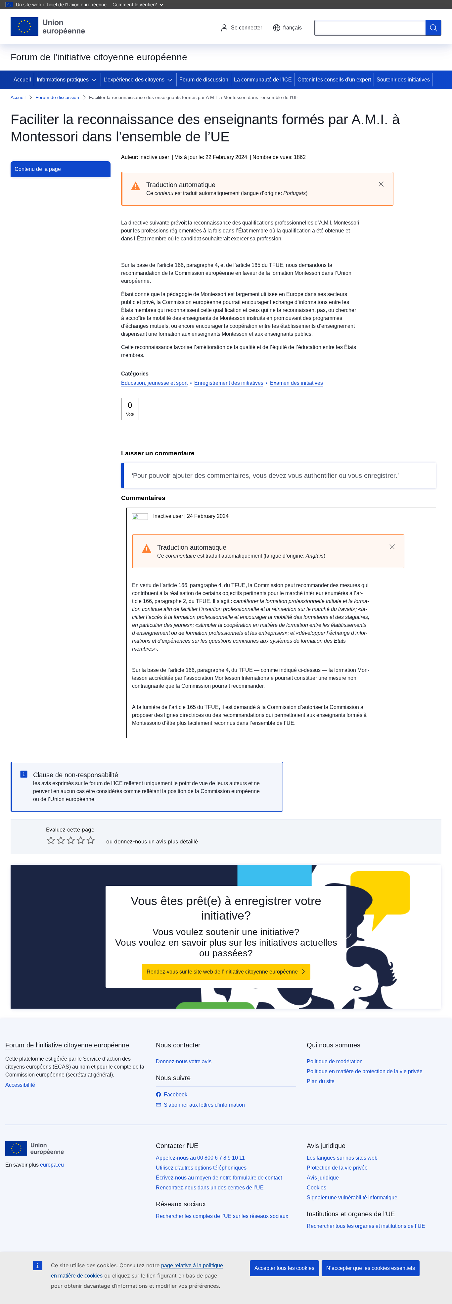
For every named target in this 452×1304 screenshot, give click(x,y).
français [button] (292, 27)
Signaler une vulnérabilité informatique (352, 1197)
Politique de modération (335, 1061)
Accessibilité (20, 1085)
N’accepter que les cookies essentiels (370, 1268)
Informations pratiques (63, 79)
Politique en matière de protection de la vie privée (365, 1071)
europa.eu (52, 1165)
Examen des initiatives (296, 383)
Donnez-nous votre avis (183, 1061)
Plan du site (321, 1081)
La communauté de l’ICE (263, 79)
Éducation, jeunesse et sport (154, 383)
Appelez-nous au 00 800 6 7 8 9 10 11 (200, 1158)
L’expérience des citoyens (134, 79)
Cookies (316, 1187)
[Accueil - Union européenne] (48, 26)
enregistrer (379, 475)
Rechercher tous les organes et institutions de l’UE (366, 1226)
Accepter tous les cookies (284, 1268)
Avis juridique (323, 1177)
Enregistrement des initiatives (228, 383)
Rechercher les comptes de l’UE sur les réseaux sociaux (222, 1216)
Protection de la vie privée (337, 1168)
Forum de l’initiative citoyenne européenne (67, 1045)
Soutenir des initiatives (403, 79)
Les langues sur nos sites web (342, 1158)
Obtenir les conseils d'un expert (334, 79)
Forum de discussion (203, 79)
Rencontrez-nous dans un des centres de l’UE (210, 1187)
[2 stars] (56, 840)
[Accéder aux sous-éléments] (95, 80)
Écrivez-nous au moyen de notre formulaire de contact (219, 1177)
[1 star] (51, 840)
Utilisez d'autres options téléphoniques (201, 1168)
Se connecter (246, 27)
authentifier (320, 475)
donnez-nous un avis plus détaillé (156, 841)
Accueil (22, 79)
